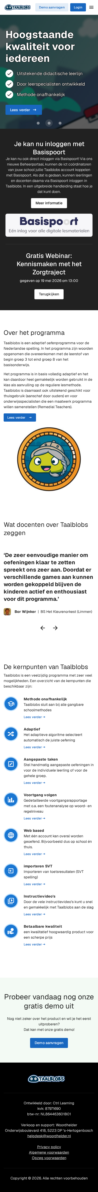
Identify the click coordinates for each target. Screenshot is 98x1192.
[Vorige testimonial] (42, 627)
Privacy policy (49, 1147)
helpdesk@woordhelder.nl (49, 1136)
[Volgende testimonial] (55, 627)
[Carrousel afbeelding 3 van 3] (60, 123)
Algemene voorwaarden (49, 1152)
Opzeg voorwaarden (49, 1157)
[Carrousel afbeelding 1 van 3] (38, 123)
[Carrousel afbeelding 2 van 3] (49, 123)
